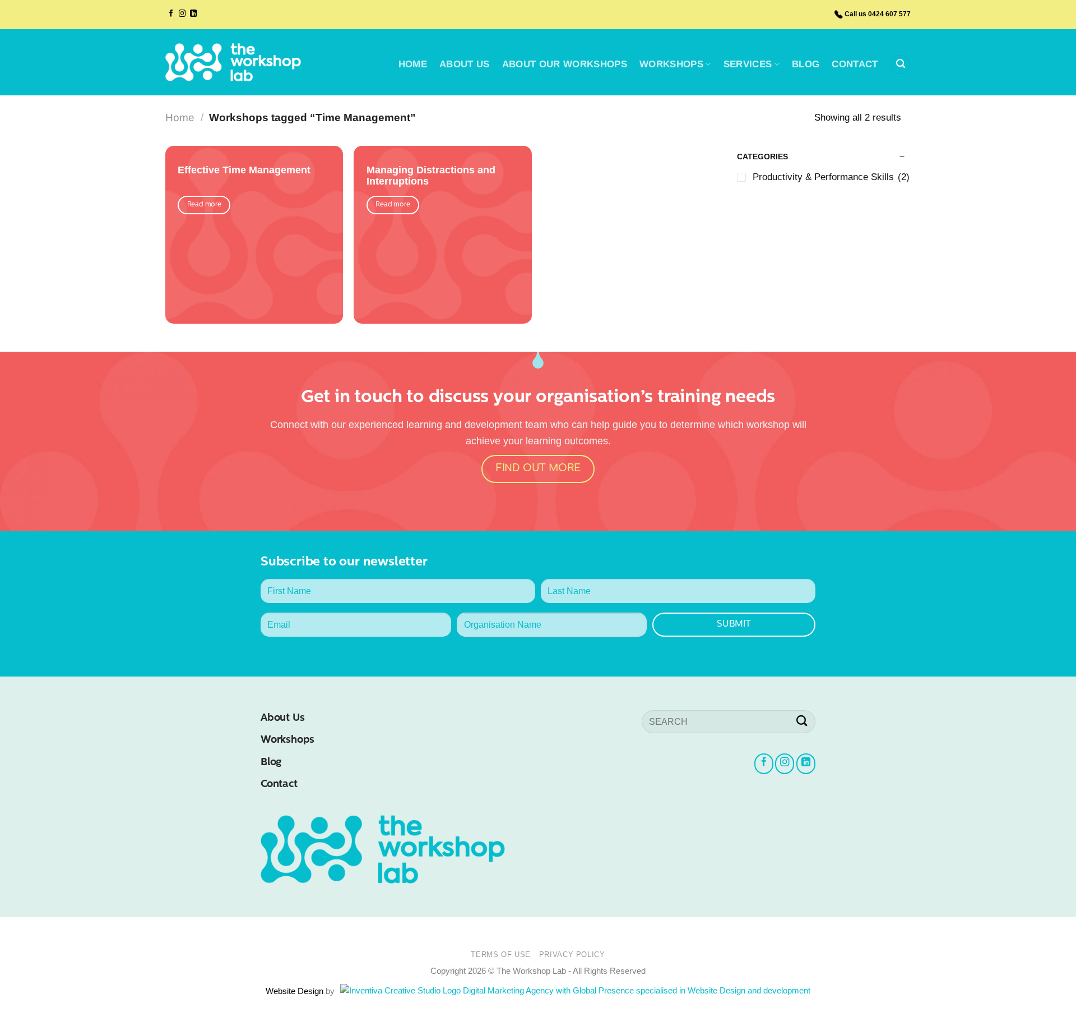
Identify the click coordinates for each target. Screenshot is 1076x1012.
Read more (204, 204)
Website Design (296, 991)
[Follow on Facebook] (171, 14)
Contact (279, 784)
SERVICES (747, 64)
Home (179, 117)
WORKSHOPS (671, 64)
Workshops (287, 740)
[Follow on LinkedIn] (193, 14)
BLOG (805, 64)
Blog (271, 762)
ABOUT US (464, 64)
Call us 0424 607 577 (878, 14)
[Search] (900, 64)
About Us (282, 718)
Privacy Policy (572, 954)
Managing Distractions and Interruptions (431, 176)
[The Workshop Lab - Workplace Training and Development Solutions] (233, 62)
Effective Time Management (244, 170)
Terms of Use (501, 954)
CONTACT (855, 64)
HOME (412, 64)
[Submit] (802, 721)
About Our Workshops (564, 64)
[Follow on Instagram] (182, 14)
